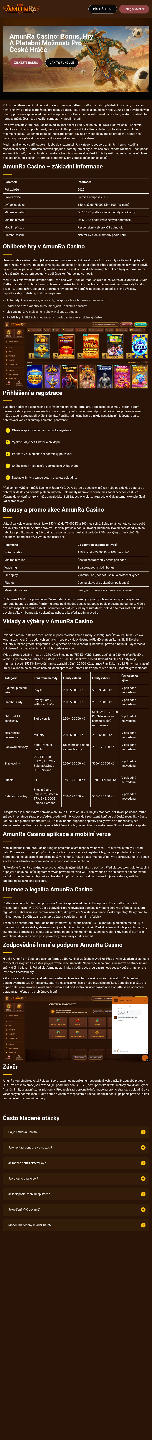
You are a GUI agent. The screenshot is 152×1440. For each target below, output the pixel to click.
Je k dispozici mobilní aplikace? (29, 1194)
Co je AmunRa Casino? (23, 1132)
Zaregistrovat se (134, 9)
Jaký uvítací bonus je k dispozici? (30, 1147)
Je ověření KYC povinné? (24, 1209)
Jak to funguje (62, 62)
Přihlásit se (102, 9)
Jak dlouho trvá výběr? (23, 1178)
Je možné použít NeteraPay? (27, 1163)
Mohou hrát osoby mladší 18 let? (29, 1225)
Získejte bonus (26, 62)
